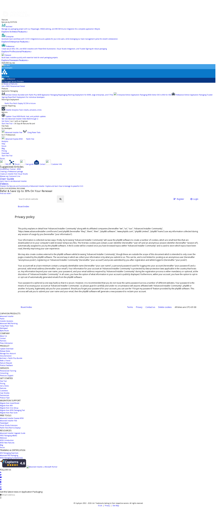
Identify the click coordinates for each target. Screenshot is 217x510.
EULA (100, 505)
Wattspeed (4, 328)
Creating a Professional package (11, 171)
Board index (26, 307)
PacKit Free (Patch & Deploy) (10, 428)
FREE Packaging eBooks (8, 435)
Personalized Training (8, 371)
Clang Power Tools (6, 326)
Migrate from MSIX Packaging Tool (12, 410)
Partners (3, 341)
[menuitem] (194, 199)
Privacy (107, 505)
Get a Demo (4, 386)
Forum (4, 146)
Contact (3, 338)
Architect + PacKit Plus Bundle (11, 358)
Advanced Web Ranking (8, 323)
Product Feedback (6, 365)
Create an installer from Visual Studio (14, 174)
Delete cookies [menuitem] (165, 307)
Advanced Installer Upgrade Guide (12, 433)
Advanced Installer (7, 316)
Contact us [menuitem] (150, 307)
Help (3, 144)
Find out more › (5, 193)
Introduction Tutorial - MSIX (10, 169)
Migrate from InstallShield (9, 403)
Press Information (6, 343)
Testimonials (4, 395)
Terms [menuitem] (130, 307)
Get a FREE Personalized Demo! (13, 86)
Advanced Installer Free (8, 420)
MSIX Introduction (7, 440)
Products (5, 88)
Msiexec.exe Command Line (10, 176)
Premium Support (6, 375)
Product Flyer (5, 398)
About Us (3, 336)
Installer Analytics (6, 321)
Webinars (3, 438)
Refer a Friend (5, 360)
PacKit (2, 319)
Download (5, 153)
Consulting (4, 373)
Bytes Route (4, 330)
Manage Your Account (8, 353)
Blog (3, 148)
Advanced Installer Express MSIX (12, 418)
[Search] (60, 199)
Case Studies (4, 393)
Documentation (6, 356)
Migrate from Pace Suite (8, 413)
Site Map (115, 505)
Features (5, 20)
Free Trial (3, 381)
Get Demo (5, 121)
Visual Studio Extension (9, 425)
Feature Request (6, 363)
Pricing (4, 151)
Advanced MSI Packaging (9, 455)
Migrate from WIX (6, 405)
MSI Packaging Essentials (9, 453)
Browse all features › (10, 84)
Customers (4, 390)
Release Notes (5, 351)
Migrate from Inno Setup (9, 408)
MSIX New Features (7, 443)
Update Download (6, 349)
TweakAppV (4, 423)
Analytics (5, 141)
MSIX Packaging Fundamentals (11, 458)
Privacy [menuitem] (139, 307)
